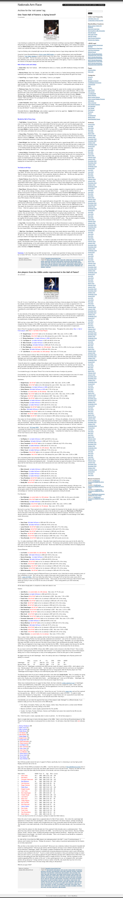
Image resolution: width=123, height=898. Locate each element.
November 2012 (92, 422)
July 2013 (90, 407)
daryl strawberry (65, 872)
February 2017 (92, 329)
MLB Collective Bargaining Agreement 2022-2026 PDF (95, 64)
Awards (90, 79)
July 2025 (90, 148)
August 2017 (91, 318)
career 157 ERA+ (27, 577)
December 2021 (92, 225)
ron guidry (54, 884)
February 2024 (92, 179)
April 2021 (90, 238)
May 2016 (90, 345)
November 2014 (92, 378)
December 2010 (92, 464)
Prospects (90, 112)
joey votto (64, 262)
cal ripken (74, 871)
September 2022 (92, 208)
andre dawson (57, 869)
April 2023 (90, 195)
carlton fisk (79, 871)
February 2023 (92, 199)
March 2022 (91, 219)
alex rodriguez (56, 259)
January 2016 (91, 353)
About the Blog (92, 70)
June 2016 (91, 344)
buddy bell (68, 871)
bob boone (43, 871)
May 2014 (90, 389)
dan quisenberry (51, 872)
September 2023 (92, 186)
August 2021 (91, 230)
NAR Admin (91, 101)
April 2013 (90, 413)
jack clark (67, 877)
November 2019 (92, 269)
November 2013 (92, 400)
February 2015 (92, 373)
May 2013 (90, 411)
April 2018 (90, 303)
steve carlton (74, 884)
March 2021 (91, 239)
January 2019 (91, 287)
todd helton (77, 265)
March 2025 (91, 155)
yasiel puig (48, 267)
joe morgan (58, 262)
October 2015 (91, 358)
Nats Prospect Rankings (94, 38)
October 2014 (91, 380)
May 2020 (90, 258)
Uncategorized (92, 115)
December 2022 (92, 203)
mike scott (47, 881)
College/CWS (91, 84)
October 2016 (91, 336)
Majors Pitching (92, 95)
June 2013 (91, 409)
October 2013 (91, 402)
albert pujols (49, 259)
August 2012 (91, 428)
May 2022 (90, 216)
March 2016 (91, 349)
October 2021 (91, 228)
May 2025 (90, 152)
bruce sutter (63, 871)
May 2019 (90, 280)
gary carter (56, 877)
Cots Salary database (31, 56)
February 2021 (92, 241)
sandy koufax (67, 884)
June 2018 (91, 300)
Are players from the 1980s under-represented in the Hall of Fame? (48, 272)
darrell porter (58, 872)
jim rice (42, 878)
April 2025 (90, 153)
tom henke (79, 885)
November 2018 (92, 291)
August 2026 (91, 124)
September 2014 (92, 382)
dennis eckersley (67, 874)
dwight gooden (55, 875)
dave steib (46, 874)
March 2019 (91, 283)
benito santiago (71, 869)
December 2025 (92, 139)
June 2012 (91, 431)
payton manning (62, 264)
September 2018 (92, 294)
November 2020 (92, 247)
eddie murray (63, 875)
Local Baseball (92, 93)
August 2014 (91, 384)
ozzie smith (65, 881)
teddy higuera (48, 885)
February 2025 (92, 157)
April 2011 (90, 457)
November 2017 (92, 312)
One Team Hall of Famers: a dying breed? (37, 15)
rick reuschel (56, 882)
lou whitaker (55, 879)
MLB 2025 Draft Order (93, 29)
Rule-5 (90, 113)
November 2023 (92, 183)
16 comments (21, 274)
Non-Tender (91, 108)
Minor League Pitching (94, 97)
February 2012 (92, 439)
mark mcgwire (74, 879)
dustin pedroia (60, 261)
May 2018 (90, 301)
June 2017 (91, 322)
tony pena (49, 887)
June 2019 (91, 278)
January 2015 (91, 375)
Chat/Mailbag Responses (94, 82)
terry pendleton (62, 885)
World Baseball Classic (94, 119)
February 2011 (92, 460)
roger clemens (47, 884)
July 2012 (90, 429)
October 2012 (91, 424)
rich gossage (49, 882)
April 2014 (90, 391)
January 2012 (91, 440)
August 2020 (91, 252)
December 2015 (92, 354)
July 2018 (90, 298)
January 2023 (91, 201)
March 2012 (91, 437)
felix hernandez (74, 261)
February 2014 (92, 395)
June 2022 (91, 214)
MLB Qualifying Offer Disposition (96, 31)
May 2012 (90, 433)
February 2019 (92, 285)
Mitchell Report (92, 52)
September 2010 (92, 470)
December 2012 (92, 420)
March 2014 (91, 393)
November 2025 (92, 141)
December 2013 (92, 398)
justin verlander (77, 262)
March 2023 (91, 197)
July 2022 (90, 212)
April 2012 (90, 435)
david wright (47, 261)
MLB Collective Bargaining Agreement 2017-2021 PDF (95, 61)
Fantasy (90, 88)
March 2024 (91, 177)
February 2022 (92, 221)
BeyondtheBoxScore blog (73, 767)
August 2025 (91, 146)
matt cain (50, 264)
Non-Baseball (91, 106)
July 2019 (90, 276)
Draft (89, 86)
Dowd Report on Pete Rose (95, 48)
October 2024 (91, 164)
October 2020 (91, 248)
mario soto (60, 879)
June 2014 (91, 387)
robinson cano (77, 264)
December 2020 (92, 245)
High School (91, 92)
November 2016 (92, 334)
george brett (62, 877)
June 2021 (91, 234)
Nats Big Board (92, 32)
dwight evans (49, 875)
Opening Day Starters (93, 40)
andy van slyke (64, 869)
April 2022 (90, 217)
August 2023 (91, 188)
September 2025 (92, 144)
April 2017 (90, 325)
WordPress (74, 895)
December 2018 (92, 289)
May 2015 (90, 367)
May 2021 (90, 236)
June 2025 (91, 150)
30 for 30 (90, 77)
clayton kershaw (76, 259)
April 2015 (90, 369)
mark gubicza (67, 879)
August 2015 (91, 362)
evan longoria (67, 261)
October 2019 (91, 270)
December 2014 (92, 376)
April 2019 (90, 281)
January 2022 (91, 223)
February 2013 (92, 417)
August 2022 (91, 210)
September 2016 (92, 338)
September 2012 (92, 426)
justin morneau (70, 262)
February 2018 (92, 307)
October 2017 (91, 314)
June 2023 (91, 192)
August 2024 (91, 168)
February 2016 (92, 351)
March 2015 (91, 371)
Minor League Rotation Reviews (96, 99)
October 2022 (91, 206)
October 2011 (91, 446)
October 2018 (91, 292)
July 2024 (90, 170)
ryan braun (46, 265)
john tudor (52, 878)
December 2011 (92, 442)
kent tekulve (66, 878)
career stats (68, 691)
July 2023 (90, 190)
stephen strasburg (70, 265)
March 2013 (91, 415)
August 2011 (91, 449)
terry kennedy (55, 885)
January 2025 (91, 159)
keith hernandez (59, 878)
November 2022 (92, 205)
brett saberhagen (56, 871)
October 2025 (91, 142)
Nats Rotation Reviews (94, 104)
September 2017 (92, 316)
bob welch (48, 871)
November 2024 (92, 163)
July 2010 (90, 473)
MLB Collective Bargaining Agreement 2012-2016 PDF (95, 57)
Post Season (91, 110)
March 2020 (91, 261)
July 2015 (90, 364)
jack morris (73, 877)
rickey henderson (69, 882)
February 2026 (92, 135)
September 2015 (92, 360)
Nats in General (92, 102)
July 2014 (90, 386)
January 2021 (91, 243)
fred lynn (43, 877)
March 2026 (91, 133)
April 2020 (90, 259)
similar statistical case (68, 683)
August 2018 (91, 296)
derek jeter (53, 261)
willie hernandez (62, 887)
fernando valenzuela (71, 875)
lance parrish (44, 879)
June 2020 (91, 256)
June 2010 (91, 475)
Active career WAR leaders (46, 54)
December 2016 (92, 333)
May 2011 (90, 455)
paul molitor (71, 881)
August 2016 (91, 340)
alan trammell (50, 869)
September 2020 (92, 250)
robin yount (76, 882)
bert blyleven (79, 869)
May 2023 (90, 194)
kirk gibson (78, 878)
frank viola (78, 875)
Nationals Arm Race (30, 4)
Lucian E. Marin (62, 895)
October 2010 (91, 468)
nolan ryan (53, 881)
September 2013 (92, 404)
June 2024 (91, 172)
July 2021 (90, 232)
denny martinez (75, 874)
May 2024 (90, 174)
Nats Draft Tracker (92, 34)
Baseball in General (50, 258)
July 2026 (90, 126)
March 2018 (91, 305)
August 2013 (91, 406)
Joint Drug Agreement (93, 50)
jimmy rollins (48, 262)
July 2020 (90, 254)
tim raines (68, 885)
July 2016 (90, 342)
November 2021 (92, 227)
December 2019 (92, 267)
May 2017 (90, 323)
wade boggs (55, 887)
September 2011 (92, 448)
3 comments (21, 17)
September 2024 (92, 166)
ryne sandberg (61, 265)
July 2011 (90, 451)
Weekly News (91, 117)
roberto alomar (70, 264)
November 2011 (92, 444)
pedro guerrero (78, 881)
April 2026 (90, 132)
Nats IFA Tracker (92, 36)
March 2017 (91, 327)
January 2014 (91, 396)
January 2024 (91, 181)
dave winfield (59, 874)
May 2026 (90, 130)
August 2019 (91, 274)
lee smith (50, 879)
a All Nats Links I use (93, 18)
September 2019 (92, 272)
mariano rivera (44, 264)
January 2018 (91, 309)
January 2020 (91, 265)
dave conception (74, 872)
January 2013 (91, 418)
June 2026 (91, 128)
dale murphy (44, 872)
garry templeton (49, 877)
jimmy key (47, 878)
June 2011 (90, 453)
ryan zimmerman (54, 265)
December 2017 (92, 311)
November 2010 (92, 466)
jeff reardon (78, 877)
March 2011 (91, 459)
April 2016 (90, 347)
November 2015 (92, 356)
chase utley (62, 259)
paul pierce (55, 264)
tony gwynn (43, 887)
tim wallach (73, 885)
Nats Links (90, 72)
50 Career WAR (34, 427)
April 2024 (90, 175)
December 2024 (92, 161)
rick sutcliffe (62, 882)
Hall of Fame (58, 258)
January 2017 (91, 331)
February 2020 (92, 263)
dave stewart (53, 874)
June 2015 (91, 365)
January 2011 (91, 462)
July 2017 (90, 320)
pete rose (43, 882)
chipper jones (69, 259)
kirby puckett (72, 878)
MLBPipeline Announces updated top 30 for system (96, 482)
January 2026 (91, 137)
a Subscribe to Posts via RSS (95, 20)
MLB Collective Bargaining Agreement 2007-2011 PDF (95, 54)
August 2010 (91, 471)
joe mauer (53, 262)
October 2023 (91, 185)
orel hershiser (59, 881)
